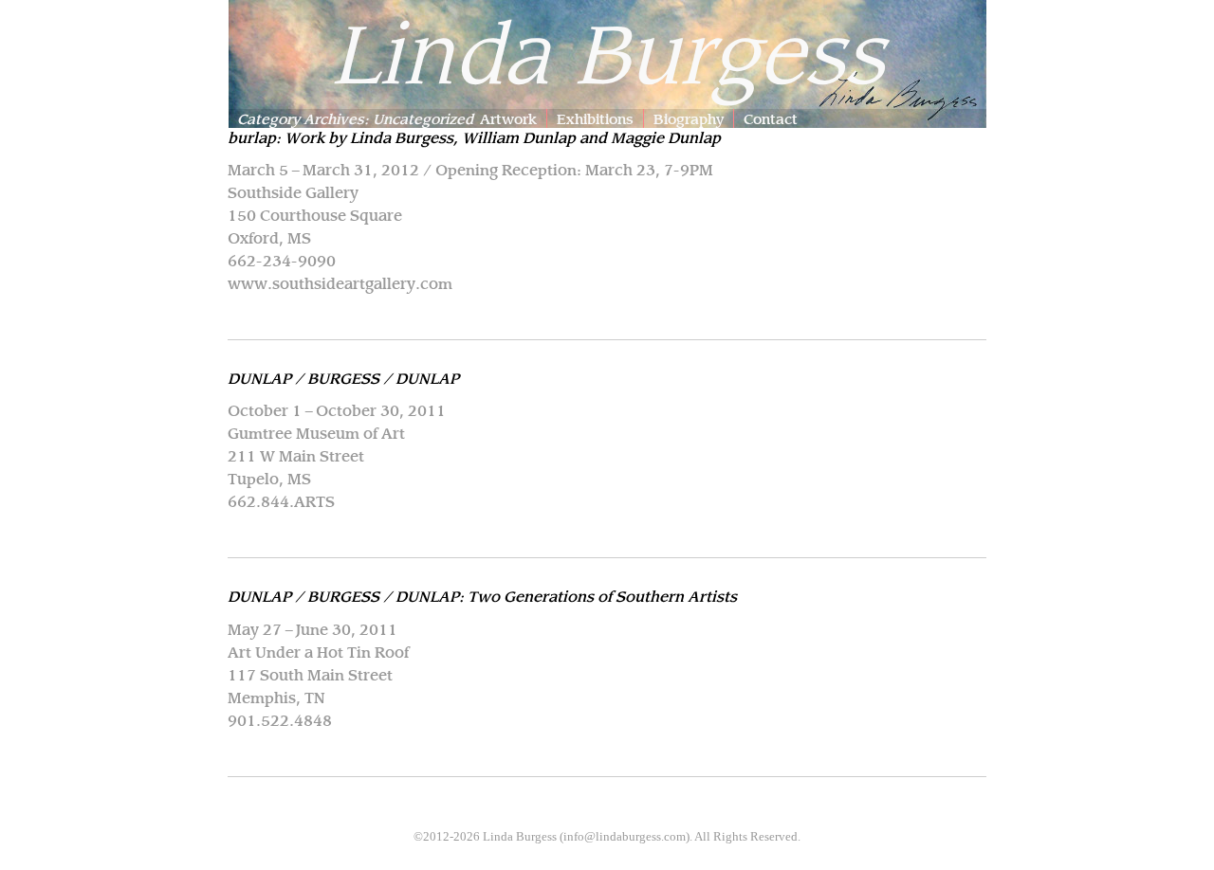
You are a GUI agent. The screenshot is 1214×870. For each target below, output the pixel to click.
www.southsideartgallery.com (340, 282)
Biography (688, 118)
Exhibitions (595, 118)
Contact (771, 118)
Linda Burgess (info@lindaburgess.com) (586, 836)
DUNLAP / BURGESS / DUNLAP (343, 377)
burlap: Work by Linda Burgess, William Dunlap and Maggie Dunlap (474, 136)
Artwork (508, 118)
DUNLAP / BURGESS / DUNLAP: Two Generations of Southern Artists (482, 595)
